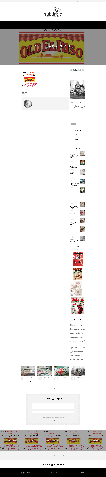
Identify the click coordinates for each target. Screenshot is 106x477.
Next (82, 388)
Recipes (60, 23)
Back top (82, 472)
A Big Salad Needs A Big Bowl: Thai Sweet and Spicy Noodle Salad (74, 166)
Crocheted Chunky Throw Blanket (80, 380)
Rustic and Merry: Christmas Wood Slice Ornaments (74, 175)
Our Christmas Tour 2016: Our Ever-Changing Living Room (74, 232)
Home (26, 23)
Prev (24, 388)
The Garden (53, 23)
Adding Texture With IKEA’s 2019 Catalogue (74, 156)
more (83, 113)
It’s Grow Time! (47, 378)
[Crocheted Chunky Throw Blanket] (78, 371)
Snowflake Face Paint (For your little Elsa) (74, 207)
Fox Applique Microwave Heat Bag (64, 380)
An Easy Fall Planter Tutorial (73, 193)
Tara (49, 42)
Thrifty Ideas (68, 23)
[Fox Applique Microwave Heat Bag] (61, 371)
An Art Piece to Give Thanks (74, 241)
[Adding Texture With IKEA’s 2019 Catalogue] (28, 371)
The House (44, 23)
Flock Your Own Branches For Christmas (74, 223)
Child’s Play (78, 23)
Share (23, 93)
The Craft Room (34, 23)
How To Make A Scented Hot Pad (74, 215)
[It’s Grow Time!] (44, 371)
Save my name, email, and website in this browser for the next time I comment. (53, 414)
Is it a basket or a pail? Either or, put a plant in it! (74, 184)
